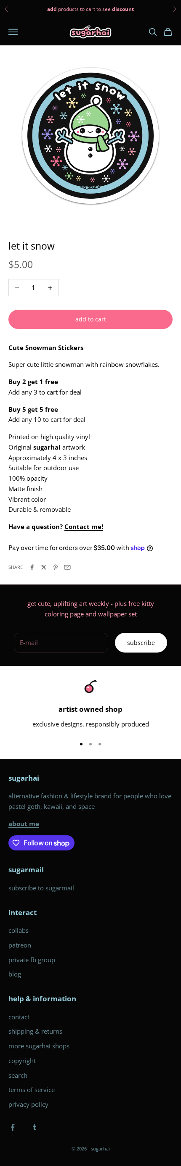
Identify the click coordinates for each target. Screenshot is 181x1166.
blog (14, 974)
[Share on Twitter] (43, 567)
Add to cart (90, 319)
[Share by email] (67, 567)
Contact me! (83, 526)
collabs (18, 930)
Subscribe (141, 643)
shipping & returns (35, 1031)
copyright (22, 1060)
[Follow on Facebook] (12, 1127)
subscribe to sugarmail (41, 888)
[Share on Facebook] (32, 567)
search (17, 1075)
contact (18, 1017)
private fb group (31, 959)
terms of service (31, 1089)
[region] (90, 704)
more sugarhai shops (38, 1046)
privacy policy (28, 1104)
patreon (19, 945)
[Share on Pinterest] (55, 567)
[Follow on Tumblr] (34, 1127)
